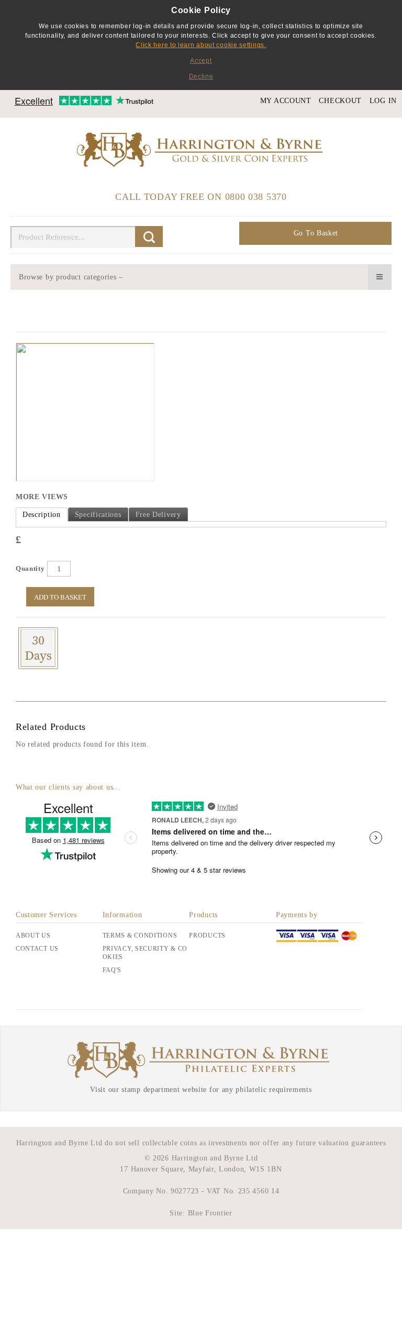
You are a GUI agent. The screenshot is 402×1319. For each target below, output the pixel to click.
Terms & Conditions (140, 935)
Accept (200, 60)
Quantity (30, 568)
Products (207, 935)
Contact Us (37, 948)
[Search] (149, 236)
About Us (33, 935)
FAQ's (112, 970)
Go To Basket (316, 233)
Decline (201, 76)
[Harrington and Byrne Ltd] (201, 150)
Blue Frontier (208, 1213)
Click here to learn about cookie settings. (201, 45)
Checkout (340, 101)
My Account (285, 101)
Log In (383, 101)
